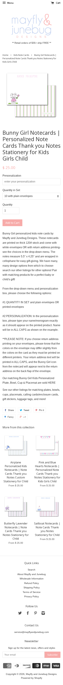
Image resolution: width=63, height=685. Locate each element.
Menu (10, 3)
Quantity (7, 204)
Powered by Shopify (31, 678)
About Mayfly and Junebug (31, 574)
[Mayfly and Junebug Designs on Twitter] (20, 613)
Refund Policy (31, 583)
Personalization (12, 175)
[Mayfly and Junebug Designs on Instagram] (43, 613)
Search (31, 569)
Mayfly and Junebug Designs (41, 674)
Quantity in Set (11, 190)
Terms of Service (31, 592)
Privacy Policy (31, 596)
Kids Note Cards (21, 55)
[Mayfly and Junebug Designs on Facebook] (28, 613)
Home (5, 55)
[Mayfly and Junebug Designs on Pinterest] (35, 613)
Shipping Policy (32, 587)
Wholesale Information (32, 578)
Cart (57, 2)
